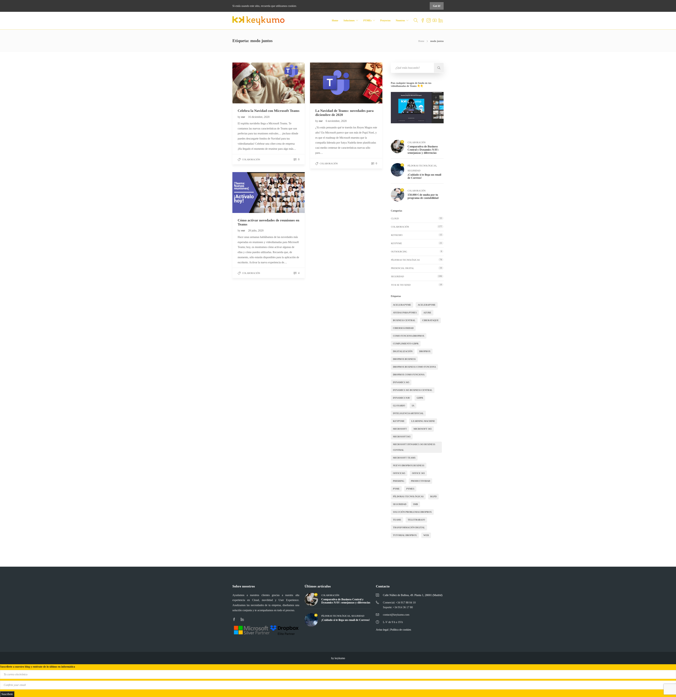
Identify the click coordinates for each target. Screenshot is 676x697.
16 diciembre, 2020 (259, 116)
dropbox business (404, 359)
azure (427, 312)
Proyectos (385, 20)
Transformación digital (409, 527)
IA (413, 405)
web (426, 535)
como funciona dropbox (408, 335)
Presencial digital (402, 268)
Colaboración (251, 159)
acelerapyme (427, 304)
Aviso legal (382, 629)
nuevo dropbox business (408, 465)
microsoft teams (404, 457)
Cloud (395, 218)
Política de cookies (400, 629)
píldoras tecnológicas (408, 496)
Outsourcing (399, 251)
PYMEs (367, 20)
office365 (399, 473)
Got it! (436, 5)
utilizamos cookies (286, 5)
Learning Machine (423, 421)
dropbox (424, 351)
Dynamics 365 (401, 382)
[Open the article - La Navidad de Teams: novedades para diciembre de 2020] (328, 83)
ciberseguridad (403, 328)
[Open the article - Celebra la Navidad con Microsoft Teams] (250, 83)
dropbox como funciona (408, 374)
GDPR (420, 397)
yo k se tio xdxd (401, 285)
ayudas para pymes (405, 312)
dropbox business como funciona (414, 366)
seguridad (399, 504)
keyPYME (396, 243)
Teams (397, 519)
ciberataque (430, 320)
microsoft (400, 429)
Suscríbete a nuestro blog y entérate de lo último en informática (37, 666)
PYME (396, 488)
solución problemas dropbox (412, 512)
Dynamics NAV (401, 397)
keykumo (396, 235)
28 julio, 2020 (256, 230)
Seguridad (414, 170)
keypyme (399, 421)
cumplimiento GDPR (405, 343)
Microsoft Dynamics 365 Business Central (414, 447)
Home (335, 20)
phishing (398, 481)
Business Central (404, 320)
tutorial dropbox (405, 535)
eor (243, 116)
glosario (399, 405)
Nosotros (400, 20)
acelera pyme (402, 304)
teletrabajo (416, 519)
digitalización (402, 351)
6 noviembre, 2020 (336, 120)
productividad (420, 481)
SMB (415, 504)
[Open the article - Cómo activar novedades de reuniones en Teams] (250, 192)
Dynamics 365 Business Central (412, 390)
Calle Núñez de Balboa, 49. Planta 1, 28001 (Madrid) (412, 595)
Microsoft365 (402, 436)
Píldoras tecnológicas (422, 165)
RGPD (433, 496)
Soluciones (349, 20)
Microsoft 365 (423, 429)
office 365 (418, 473)
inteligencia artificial (408, 413)
